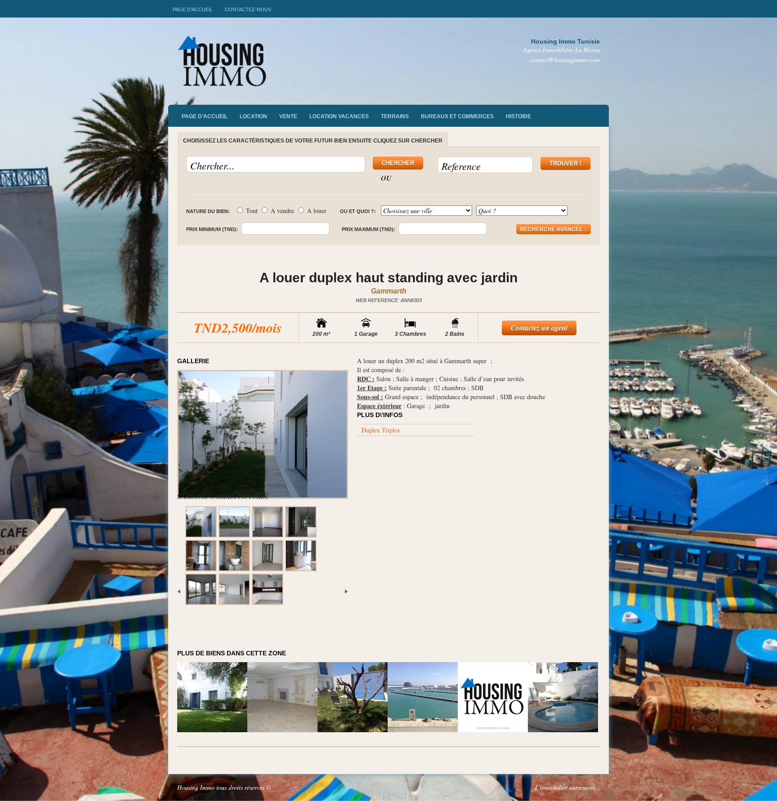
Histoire (518, 116)
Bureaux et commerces (457, 116)
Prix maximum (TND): (368, 229)
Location (253, 116)
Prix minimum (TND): (212, 229)
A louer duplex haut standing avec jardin (388, 277)
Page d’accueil (193, 9)
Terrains (395, 116)
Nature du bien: (208, 211)
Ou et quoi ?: (358, 211)
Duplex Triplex (381, 430)
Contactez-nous (248, 9)
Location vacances (339, 116)
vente (288, 116)
